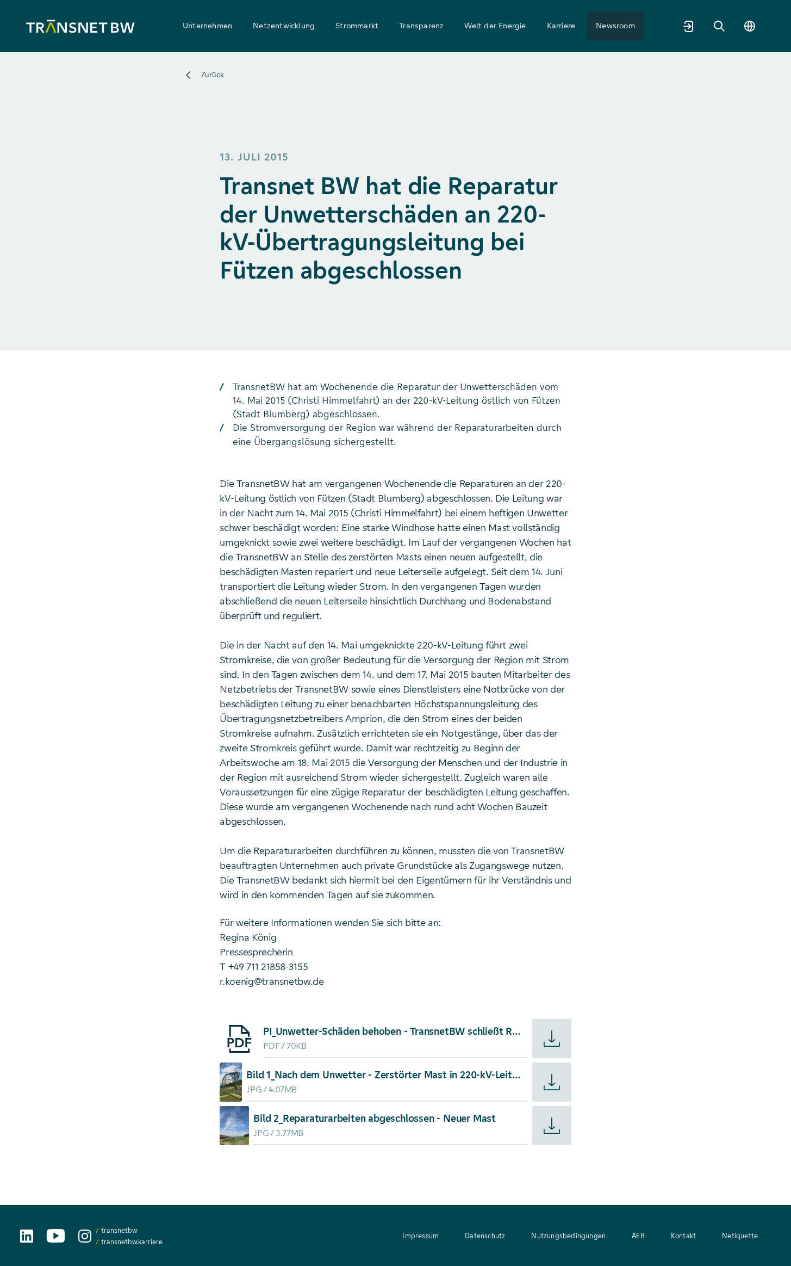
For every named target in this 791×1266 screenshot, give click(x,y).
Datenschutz (485, 1236)
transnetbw (119, 1230)
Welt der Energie (495, 25)
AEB (638, 1236)
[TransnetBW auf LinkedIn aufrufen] (26, 1236)
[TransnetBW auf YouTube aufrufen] (55, 1236)
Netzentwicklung (284, 25)
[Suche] (719, 26)
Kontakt (683, 1236)
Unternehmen (207, 25)
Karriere (561, 25)
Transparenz (421, 25)
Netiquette (740, 1236)
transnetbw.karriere (132, 1241)
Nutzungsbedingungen (568, 1236)
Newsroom (615, 25)
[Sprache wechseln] (749, 26)
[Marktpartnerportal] (689, 26)
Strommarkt (356, 25)
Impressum (420, 1236)
